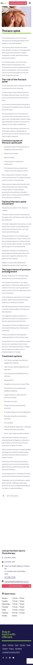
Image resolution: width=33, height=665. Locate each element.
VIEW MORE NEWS (12, 496)
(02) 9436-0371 (9, 562)
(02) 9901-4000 (10, 558)
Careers (5, 649)
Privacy (11, 649)
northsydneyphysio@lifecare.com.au (16, 581)
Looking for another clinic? (11, 652)
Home (4, 645)
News (29, 645)
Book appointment (17, 3)
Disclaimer (18, 649)
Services (10, 645)
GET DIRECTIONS (9, 577)
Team (16, 645)
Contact (22, 645)
